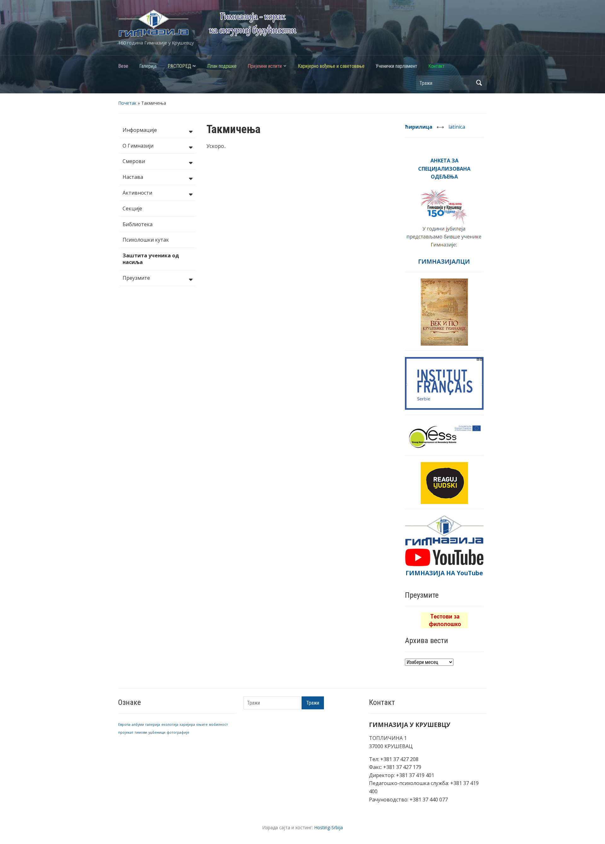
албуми (138, 724)
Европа (124, 724)
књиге (202, 724)
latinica (456, 126)
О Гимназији (138, 145)
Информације (140, 129)
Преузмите (136, 277)
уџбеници (156, 732)
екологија (169, 724)
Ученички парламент (396, 66)
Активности (137, 192)
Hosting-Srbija (328, 827)
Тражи (479, 82)
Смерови (134, 161)
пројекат (125, 732)
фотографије (178, 732)
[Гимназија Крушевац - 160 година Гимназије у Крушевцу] (207, 22)
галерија (152, 724)
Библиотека (138, 224)
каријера (187, 724)
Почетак (127, 103)
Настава (133, 176)
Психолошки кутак (146, 239)
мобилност (218, 724)
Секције (132, 208)
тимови (141, 732)
